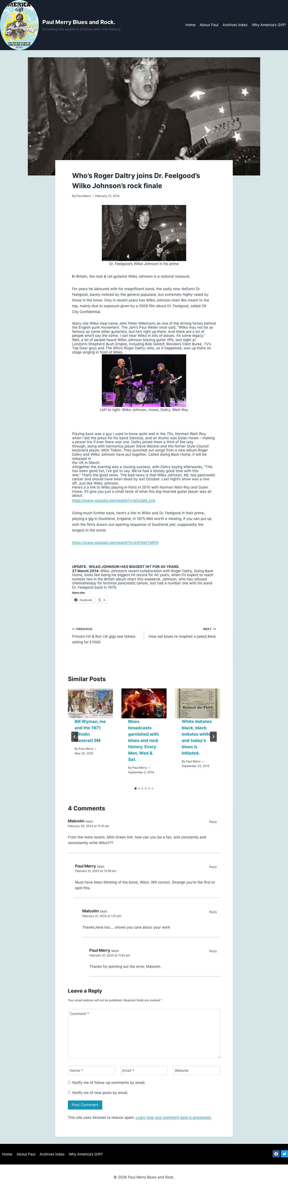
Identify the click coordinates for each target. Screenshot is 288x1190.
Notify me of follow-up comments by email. (108, 1082)
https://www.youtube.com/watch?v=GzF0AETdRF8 (115, 543)
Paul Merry (83, 196)
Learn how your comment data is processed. (173, 1117)
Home (190, 25)
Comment (79, 1014)
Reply (213, 821)
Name (76, 1070)
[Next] (213, 737)
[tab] (136, 788)
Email (128, 1070)
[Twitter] (284, 1153)
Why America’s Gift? (269, 25)
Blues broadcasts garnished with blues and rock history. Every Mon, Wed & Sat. (143, 740)
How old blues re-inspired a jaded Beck (182, 633)
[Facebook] (276, 1153)
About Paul (209, 25)
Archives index (235, 25)
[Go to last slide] (74, 737)
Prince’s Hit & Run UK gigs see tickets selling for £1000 (103, 635)
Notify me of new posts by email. (100, 1093)
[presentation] (90, 703)
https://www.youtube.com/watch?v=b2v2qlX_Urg (113, 500)
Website (181, 1070)
